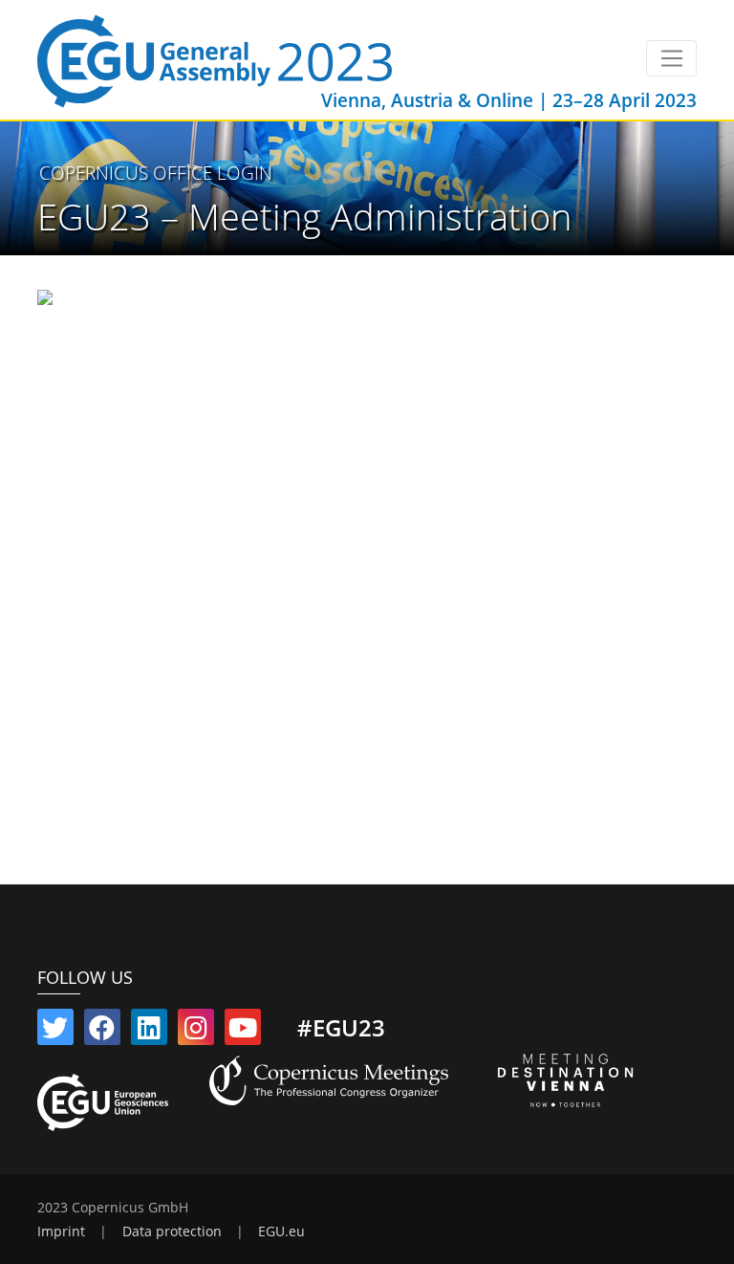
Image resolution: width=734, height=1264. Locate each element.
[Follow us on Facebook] (102, 1031)
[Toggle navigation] (671, 58)
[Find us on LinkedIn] (149, 1031)
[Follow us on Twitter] (55, 1031)
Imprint (61, 1231)
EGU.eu (281, 1231)
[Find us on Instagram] (196, 1031)
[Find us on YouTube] (243, 1031)
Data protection (172, 1231)
